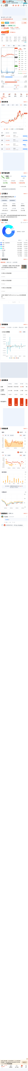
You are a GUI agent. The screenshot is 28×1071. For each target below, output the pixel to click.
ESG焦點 (24, 19)
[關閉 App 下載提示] (1, 2)
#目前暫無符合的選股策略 (8, 189)
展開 (25, 42)
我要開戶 (12, 22)
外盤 (26, 73)
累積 (24, 331)
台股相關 (15, 262)
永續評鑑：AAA (11, 25)
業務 (6, 222)
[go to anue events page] (21, 5)
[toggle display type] (25, 432)
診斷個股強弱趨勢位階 (8, 19)
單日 (20, 331)
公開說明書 (4, 200)
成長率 (21, 432)
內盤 (18, 73)
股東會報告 (12, 200)
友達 (10, 17)
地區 (2, 222)
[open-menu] (1, 5)
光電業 (6, 22)
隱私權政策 (9, 1063)
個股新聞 (3, 262)
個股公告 (9, 262)
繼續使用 (25, 1062)
